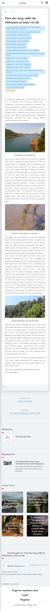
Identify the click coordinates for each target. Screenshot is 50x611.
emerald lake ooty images (18, 64)
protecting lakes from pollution (22, 75)
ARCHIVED (10, 91)
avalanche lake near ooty (18, 38)
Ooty (7, 102)
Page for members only (25, 590)
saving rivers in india (16, 81)
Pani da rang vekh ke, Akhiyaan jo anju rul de (22, 20)
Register (25, 599)
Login (25, 595)
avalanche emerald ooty (18, 35)
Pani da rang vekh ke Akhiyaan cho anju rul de (25, 71)
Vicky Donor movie (15, 88)
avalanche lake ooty (16, 44)
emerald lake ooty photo (18, 67)
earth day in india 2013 (16, 58)
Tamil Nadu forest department (20, 84)
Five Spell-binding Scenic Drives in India (25, 413)
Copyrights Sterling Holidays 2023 (25, 605)
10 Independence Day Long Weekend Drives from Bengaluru (29, 462)
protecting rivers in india (18, 78)
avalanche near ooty (16, 47)
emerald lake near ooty (17, 61)
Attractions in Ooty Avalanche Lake (23, 32)
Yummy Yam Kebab (25, 401)
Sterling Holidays (23, 436)
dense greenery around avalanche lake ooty (25, 54)
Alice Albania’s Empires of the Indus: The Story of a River (23, 28)
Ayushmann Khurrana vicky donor (22, 50)
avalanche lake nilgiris (17, 41)
